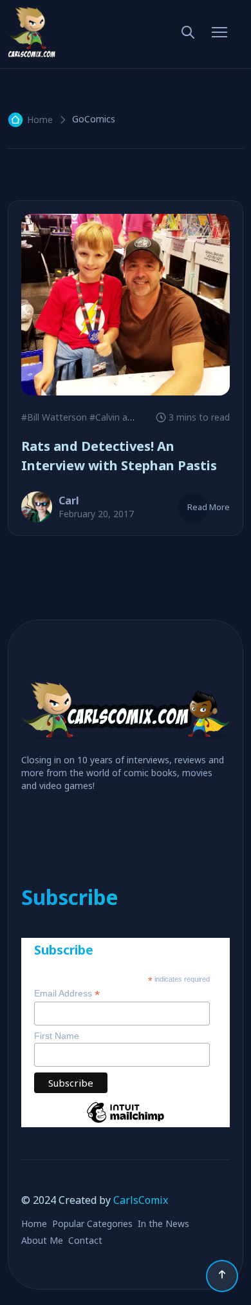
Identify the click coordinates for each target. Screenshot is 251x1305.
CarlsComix (140, 1200)
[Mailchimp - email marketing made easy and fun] (125, 1122)
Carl (69, 500)
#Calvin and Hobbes (130, 417)
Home (40, 119)
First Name (56, 1036)
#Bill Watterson (54, 417)
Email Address (67, 993)
